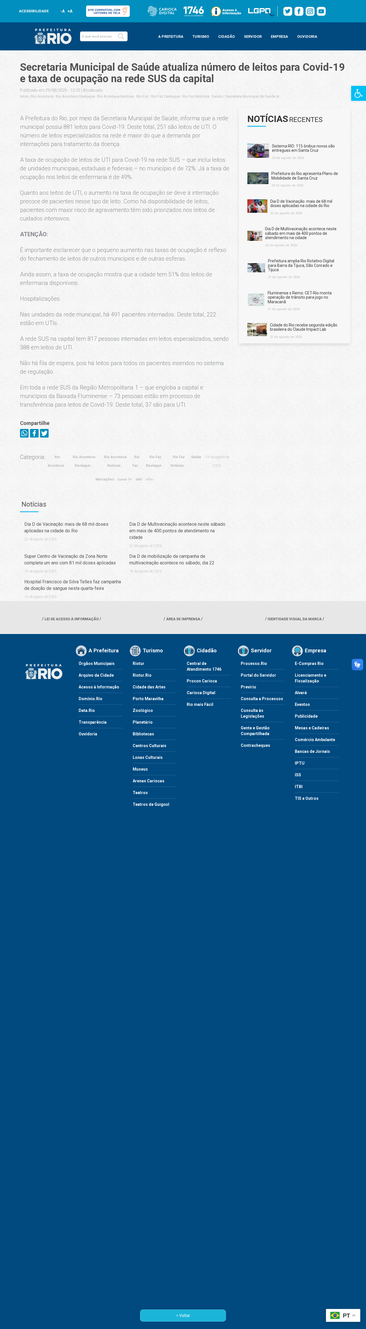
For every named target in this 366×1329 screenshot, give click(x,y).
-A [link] (62, 11)
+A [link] (69, 11)
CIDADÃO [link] (226, 36)
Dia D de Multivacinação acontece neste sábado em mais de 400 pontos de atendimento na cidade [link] (177, 530)
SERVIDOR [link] (253, 36)
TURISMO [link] (200, 36)
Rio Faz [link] (142, 96)
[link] (358, 93)
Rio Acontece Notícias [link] (115, 96)
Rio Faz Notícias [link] (195, 96)
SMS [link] (139, 479)
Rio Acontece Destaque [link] (75, 96)
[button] (121, 36)
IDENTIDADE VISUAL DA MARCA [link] (295, 619)
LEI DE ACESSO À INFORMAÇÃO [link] (72, 619)
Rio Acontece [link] (42, 96)
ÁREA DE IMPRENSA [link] (183, 619)
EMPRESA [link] (279, 36)
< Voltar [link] (183, 1315)
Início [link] (24, 96)
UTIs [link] (149, 479)
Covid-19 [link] (124, 479)
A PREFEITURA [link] (170, 36)
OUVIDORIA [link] (307, 36)
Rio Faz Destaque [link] (165, 96)
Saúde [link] (217, 96)
